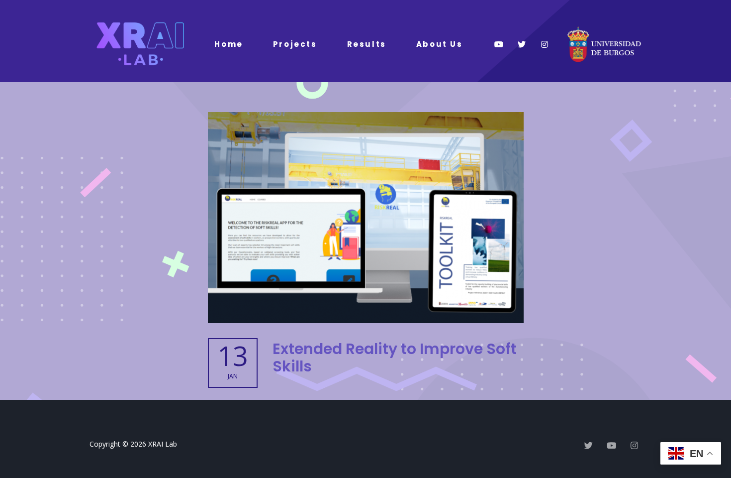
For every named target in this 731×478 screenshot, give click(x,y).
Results (366, 44)
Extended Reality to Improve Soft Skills (395, 357)
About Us (439, 44)
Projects (295, 44)
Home (228, 44)
